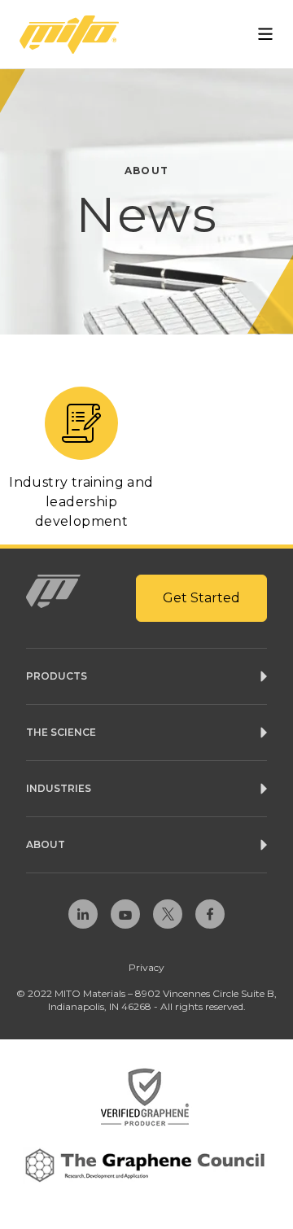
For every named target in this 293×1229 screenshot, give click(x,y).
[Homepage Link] (69, 34)
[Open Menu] (265, 34)
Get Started (201, 598)
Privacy (146, 967)
